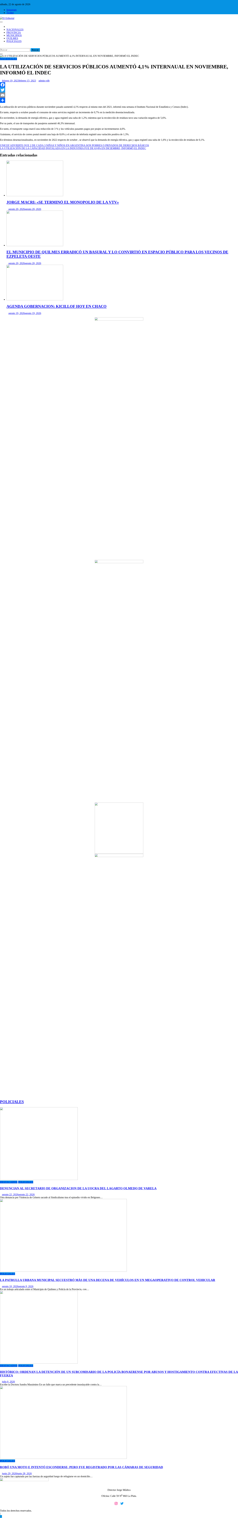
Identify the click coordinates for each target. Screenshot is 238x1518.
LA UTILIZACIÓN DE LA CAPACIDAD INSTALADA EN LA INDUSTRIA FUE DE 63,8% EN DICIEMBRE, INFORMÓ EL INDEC (73, 148)
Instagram (11, 9)
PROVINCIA (13, 32)
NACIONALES (14, 29)
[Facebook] (119, 84)
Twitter (10, 12)
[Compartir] (119, 100)
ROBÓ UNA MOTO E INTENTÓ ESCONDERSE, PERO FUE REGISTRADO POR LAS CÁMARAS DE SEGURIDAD (81, 1467)
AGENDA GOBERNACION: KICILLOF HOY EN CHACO (56, 306)
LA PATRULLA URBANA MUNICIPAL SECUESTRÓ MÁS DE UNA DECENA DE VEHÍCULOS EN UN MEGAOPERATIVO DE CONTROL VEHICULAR (107, 1280)
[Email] (119, 95)
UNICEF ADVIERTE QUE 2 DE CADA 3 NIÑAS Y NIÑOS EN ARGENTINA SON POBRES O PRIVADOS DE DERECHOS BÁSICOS (74, 145)
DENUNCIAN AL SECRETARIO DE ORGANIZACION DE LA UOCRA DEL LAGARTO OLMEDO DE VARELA (78, 1188)
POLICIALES (14, 41)
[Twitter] (119, 90)
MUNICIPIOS (14, 35)
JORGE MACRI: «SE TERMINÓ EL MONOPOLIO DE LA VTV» (62, 202)
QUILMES (12, 38)
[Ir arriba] (1, 1516)
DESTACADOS (8, 1182)
